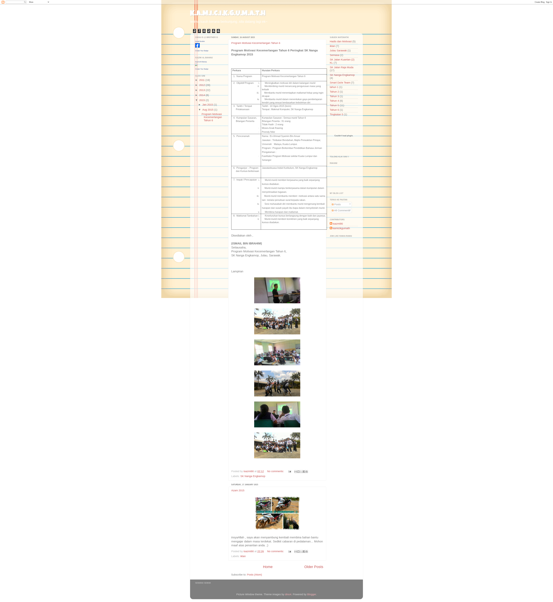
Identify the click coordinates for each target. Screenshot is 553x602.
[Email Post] (289, 471)
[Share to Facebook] (303, 471)
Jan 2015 (208, 104)
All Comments (342, 210)
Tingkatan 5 (336, 114)
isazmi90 (338, 223)
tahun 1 (334, 87)
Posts (337, 204)
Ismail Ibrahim (200, 41)
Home (268, 567)
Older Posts (313, 567)
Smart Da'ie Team (340, 82)
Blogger (311, 594)
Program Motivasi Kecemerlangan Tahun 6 (255, 43)
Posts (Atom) (254, 574)
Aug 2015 (208, 109)
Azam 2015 (237, 490)
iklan (243, 556)
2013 (202, 90)
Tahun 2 (334, 91)
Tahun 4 (334, 100)
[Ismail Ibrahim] (197, 46)
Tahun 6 (334, 109)
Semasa (334, 55)
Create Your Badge (201, 51)
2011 (202, 80)
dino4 (288, 594)
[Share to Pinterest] (306, 471)
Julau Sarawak (338, 50)
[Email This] (295, 471)
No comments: (276, 471)
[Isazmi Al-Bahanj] (196, 65)
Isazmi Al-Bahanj (201, 62)
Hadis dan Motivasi (341, 41)
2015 (202, 100)
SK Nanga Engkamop (252, 476)
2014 (202, 95)
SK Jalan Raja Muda (341, 67)
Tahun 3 (334, 96)
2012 (202, 85)
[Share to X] (301, 471)
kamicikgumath (341, 228)
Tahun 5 (334, 105)
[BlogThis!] (298, 471)
